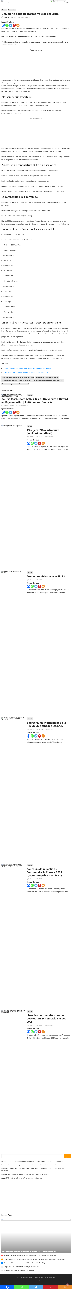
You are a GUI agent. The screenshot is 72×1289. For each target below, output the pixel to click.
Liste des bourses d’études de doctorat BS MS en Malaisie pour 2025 (47, 1018)
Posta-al (29, 1281)
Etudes (4, 10)
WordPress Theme (37, 1281)
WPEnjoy (46, 1281)
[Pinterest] (14, 25)
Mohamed (31, 436)
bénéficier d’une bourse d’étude (39, 368)
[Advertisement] (35, 64)
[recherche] (67, 1156)
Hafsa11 (6, 17)
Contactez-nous (38, 1277)
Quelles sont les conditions (14, 368)
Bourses (29, 395)
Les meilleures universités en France (47, 377)
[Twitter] (10, 25)
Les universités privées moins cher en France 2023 (48, 381)
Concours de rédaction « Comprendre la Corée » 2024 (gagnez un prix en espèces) (44, 872)
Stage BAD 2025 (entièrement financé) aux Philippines (21, 1178)
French (55, 1)
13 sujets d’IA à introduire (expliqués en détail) (43, 431)
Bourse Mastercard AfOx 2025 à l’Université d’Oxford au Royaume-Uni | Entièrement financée (34, 400)
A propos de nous (50, 1277)
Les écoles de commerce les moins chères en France (18, 377)
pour (26, 368)
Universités (11, 10)
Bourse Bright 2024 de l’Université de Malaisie (19, 1270)
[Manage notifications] (67, 1284)
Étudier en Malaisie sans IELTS (46, 576)
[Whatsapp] (7, 25)
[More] (18, 25)
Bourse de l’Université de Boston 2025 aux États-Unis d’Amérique (25, 1174)
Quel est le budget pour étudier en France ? (15, 384)
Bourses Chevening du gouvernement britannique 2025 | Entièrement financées (31, 1165)
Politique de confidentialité (24, 1277)
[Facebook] (3, 25)
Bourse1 (5, 405)
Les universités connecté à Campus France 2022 (16, 381)
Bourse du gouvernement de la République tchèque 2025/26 (46, 724)
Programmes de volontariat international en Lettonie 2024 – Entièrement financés (32, 1161)
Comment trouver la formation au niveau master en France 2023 (28, 372)
